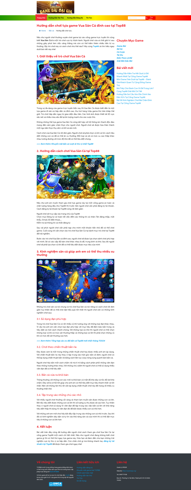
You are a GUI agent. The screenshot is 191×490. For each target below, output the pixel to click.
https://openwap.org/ (129, 471)
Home (43, 31)
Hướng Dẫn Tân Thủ (56, 18)
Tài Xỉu (120, 55)
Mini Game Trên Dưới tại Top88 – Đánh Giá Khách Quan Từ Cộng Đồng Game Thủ (134, 82)
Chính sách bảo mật (85, 473)
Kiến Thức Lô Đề (124, 58)
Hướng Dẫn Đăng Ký (75, 18)
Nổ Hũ (119, 49)
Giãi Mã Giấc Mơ (124, 61)
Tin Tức (89, 18)
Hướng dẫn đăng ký (85, 468)
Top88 (96, 46)
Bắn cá (51, 31)
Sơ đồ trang (81, 481)
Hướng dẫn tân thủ (84, 475)
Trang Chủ (41, 18)
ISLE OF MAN (54, 472)
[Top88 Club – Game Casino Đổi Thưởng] (55, 13)
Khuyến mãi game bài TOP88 (88, 470)
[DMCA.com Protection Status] (55, 484)
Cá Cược (121, 52)
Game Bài (121, 46)
